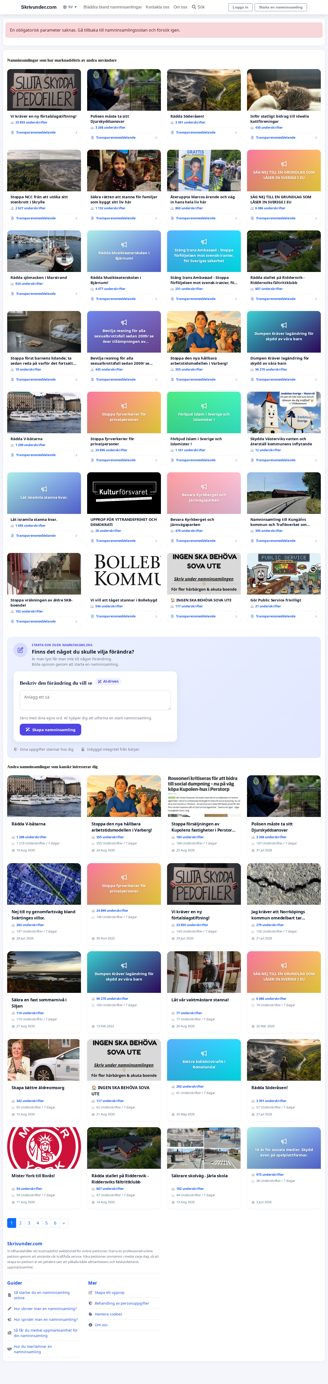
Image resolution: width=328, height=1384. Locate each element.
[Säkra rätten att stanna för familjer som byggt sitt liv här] (124, 187)
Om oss (180, 7)
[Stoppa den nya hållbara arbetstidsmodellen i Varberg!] (204, 348)
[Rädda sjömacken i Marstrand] (44, 265)
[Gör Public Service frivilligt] (284, 587)
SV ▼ (72, 7)
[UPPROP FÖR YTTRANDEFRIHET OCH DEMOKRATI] (124, 509)
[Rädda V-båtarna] (44, 426)
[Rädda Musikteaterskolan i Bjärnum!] (124, 267)
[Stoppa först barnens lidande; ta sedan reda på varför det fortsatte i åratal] (44, 348)
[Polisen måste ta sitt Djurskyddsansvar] (124, 106)
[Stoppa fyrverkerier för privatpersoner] (124, 429)
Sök (201, 7)
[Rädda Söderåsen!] (204, 103)
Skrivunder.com (38, 7)
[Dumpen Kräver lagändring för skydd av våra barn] (284, 348)
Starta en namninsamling (281, 7)
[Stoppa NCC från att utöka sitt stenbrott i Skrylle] (44, 187)
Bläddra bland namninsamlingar (113, 7)
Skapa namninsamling (54, 729)
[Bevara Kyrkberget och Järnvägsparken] (204, 509)
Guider (14, 1283)
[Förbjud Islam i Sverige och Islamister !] (204, 429)
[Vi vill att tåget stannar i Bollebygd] (124, 587)
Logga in (240, 7)
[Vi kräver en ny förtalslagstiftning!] (44, 103)
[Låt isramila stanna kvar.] (44, 507)
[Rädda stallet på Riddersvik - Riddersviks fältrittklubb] (284, 267)
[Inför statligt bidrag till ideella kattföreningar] (284, 106)
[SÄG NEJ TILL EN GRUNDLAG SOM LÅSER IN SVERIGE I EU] (284, 187)
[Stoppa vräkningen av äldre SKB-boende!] (44, 590)
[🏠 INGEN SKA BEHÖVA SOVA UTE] (204, 587)
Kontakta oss (157, 7)
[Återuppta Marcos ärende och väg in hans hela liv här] (204, 187)
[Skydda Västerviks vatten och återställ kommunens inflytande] (284, 429)
